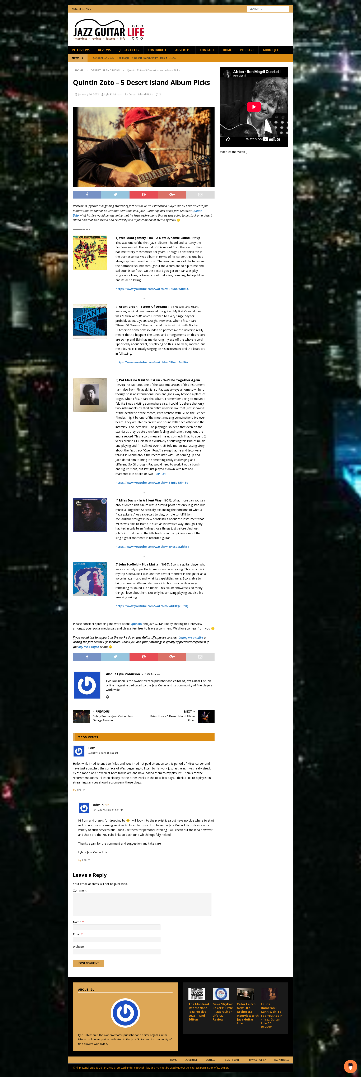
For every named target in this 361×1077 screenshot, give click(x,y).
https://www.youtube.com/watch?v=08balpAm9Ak (152, 362)
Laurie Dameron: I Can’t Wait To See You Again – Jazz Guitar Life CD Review (271, 1015)
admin (98, 805)
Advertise (183, 50)
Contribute (157, 50)
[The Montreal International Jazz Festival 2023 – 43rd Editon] (196, 994)
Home (227, 50)
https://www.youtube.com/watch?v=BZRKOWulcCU (152, 289)
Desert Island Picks (141, 94)
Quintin (136, 624)
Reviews (104, 50)
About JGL (271, 50)
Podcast (247, 50)
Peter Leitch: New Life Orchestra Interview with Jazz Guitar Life (248, 1013)
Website (78, 947)
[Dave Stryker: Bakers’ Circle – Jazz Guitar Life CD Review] (221, 994)
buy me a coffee (88, 647)
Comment (79, 890)
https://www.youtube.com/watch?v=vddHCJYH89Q (152, 606)
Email (77, 934)
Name (77, 922)
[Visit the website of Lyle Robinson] (107, 697)
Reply (81, 790)
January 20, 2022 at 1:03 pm (108, 810)
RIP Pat (160, 474)
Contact (207, 50)
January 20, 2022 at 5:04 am (103, 753)
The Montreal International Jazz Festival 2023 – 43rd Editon (198, 1011)
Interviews (81, 50)
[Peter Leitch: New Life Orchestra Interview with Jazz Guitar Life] (245, 994)
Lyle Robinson (113, 94)
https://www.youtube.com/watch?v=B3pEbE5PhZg (152, 483)
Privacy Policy (257, 1059)
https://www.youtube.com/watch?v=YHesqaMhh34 (152, 547)
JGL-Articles (129, 50)
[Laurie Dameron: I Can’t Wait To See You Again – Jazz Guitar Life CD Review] (269, 994)
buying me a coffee (191, 637)
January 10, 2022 (88, 94)
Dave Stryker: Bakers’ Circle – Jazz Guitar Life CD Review (223, 1011)
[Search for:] (268, 8)
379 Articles (152, 674)
